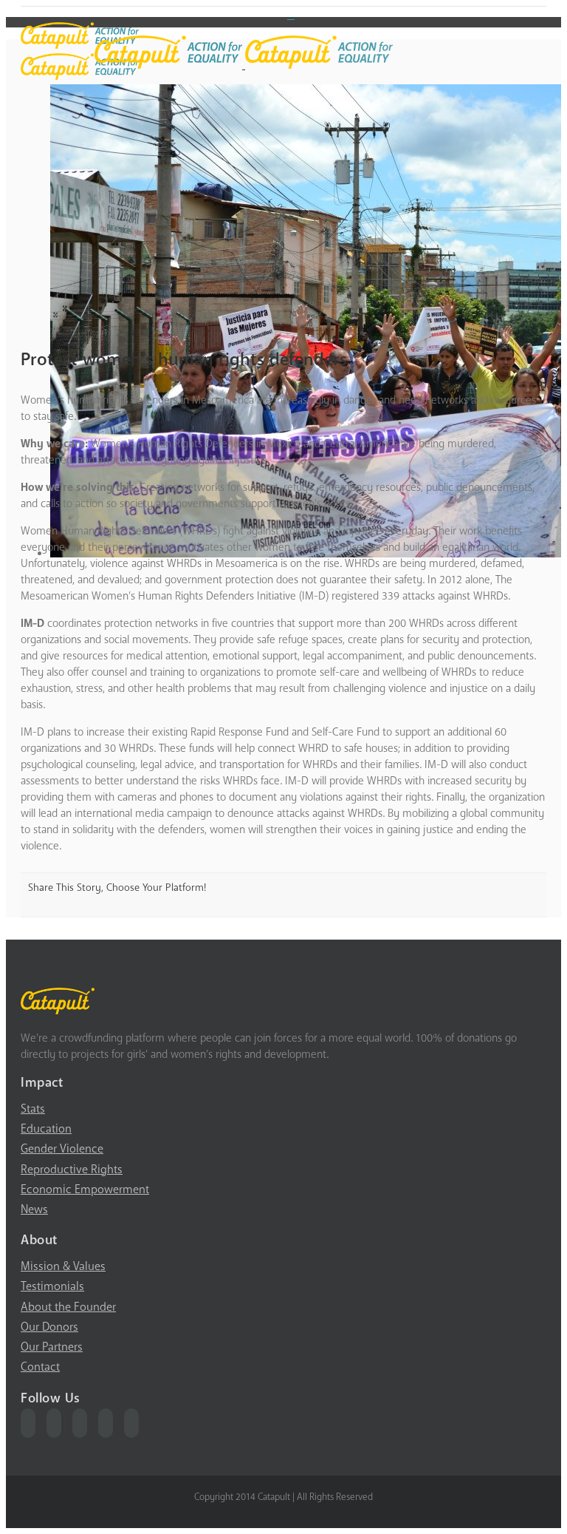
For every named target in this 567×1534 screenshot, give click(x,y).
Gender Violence (62, 1149)
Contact (40, 1367)
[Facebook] (28, 1423)
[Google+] (105, 1423)
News (34, 1209)
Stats (33, 1109)
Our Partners (52, 1347)
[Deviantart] (291, 14)
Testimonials (52, 1286)
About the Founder (68, 1307)
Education (46, 1129)
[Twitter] (54, 1423)
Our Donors (49, 1327)
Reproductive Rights (72, 1169)
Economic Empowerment (85, 1189)
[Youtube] (79, 1423)
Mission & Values (63, 1266)
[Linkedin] (131, 1423)
